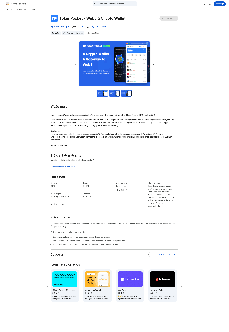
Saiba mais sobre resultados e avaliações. (78, 160)
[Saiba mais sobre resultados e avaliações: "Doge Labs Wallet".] (91, 293)
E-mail (121, 190)
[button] (209, 4)
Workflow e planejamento (73, 33)
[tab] (9, 10)
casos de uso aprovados (99, 237)
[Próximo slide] (153, 63)
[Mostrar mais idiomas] (93, 196)
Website (122, 186)
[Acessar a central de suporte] (163, 254)
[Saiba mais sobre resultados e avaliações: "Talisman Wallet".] (156, 293)
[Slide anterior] (75, 63)
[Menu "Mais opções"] (204, 3)
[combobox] (118, 3)
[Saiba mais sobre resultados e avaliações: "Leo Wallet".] (124, 293)
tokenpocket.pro (61, 26)
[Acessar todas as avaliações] (64, 167)
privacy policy (60, 226)
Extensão (55, 33)
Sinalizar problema (58, 204)
